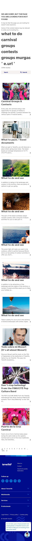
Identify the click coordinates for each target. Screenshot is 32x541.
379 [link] (3, 451)
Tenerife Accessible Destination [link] (22, 469)
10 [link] (24, 449)
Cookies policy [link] (24, 514)
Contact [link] (19, 466)
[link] (16, 99)
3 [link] (7, 449)
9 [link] (21, 449)
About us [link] (19, 463)
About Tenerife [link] (6, 489)
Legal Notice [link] (4, 514)
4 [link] (9, 449)
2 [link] (4, 449)
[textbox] (11, 72)
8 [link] (19, 449)
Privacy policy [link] (14, 514)
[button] (23, 72)
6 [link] (14, 449)
